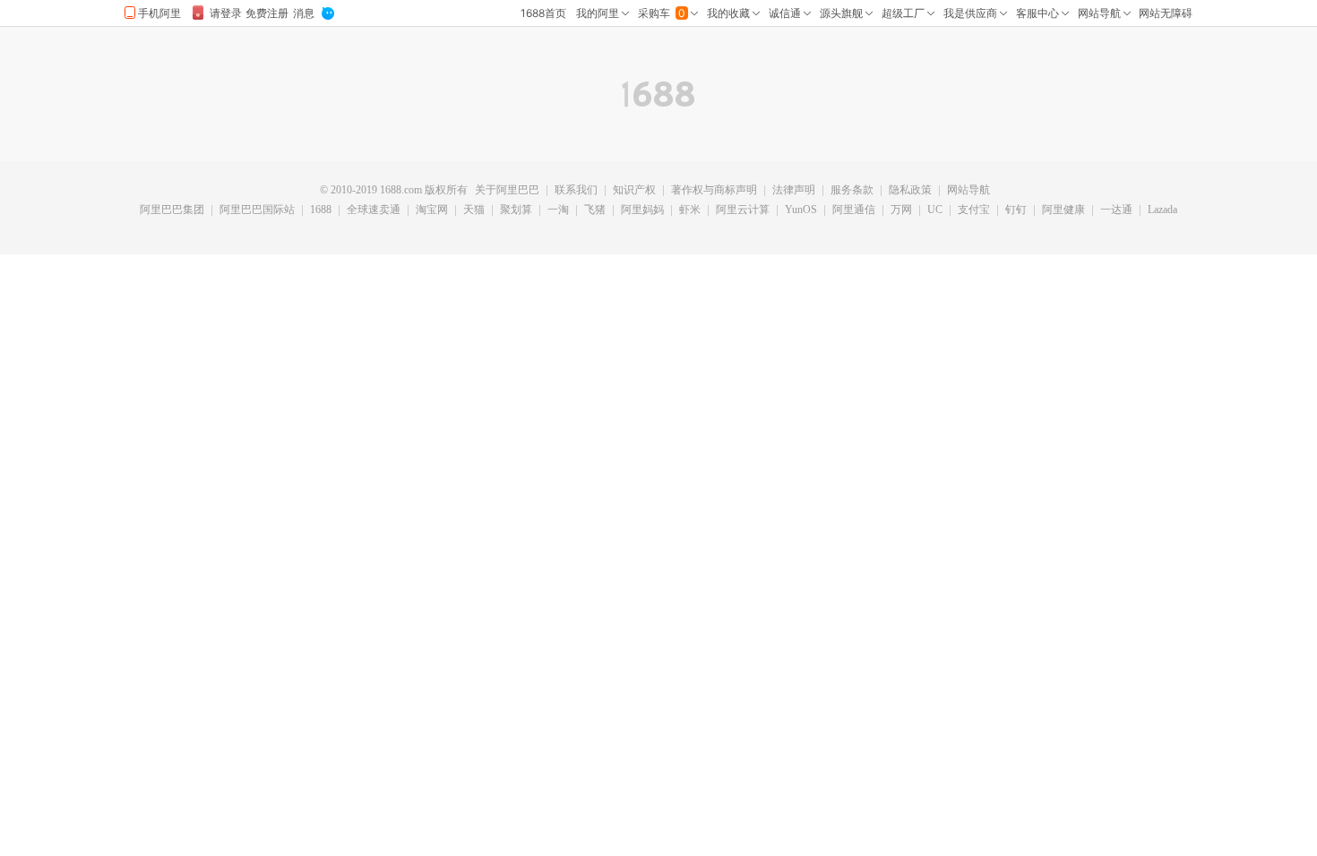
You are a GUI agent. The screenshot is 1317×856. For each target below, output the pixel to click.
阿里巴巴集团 (172, 210)
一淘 (558, 210)
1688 (320, 210)
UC (935, 210)
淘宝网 (432, 210)
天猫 (474, 210)
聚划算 (516, 210)
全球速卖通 (373, 210)
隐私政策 (910, 190)
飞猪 (595, 210)
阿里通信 (853, 210)
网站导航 (968, 190)
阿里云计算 (743, 210)
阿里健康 (1063, 210)
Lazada (1162, 210)
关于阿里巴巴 (507, 190)
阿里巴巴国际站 (257, 210)
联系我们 (576, 190)
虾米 (690, 210)
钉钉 (1016, 210)
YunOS (801, 210)
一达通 (1116, 210)
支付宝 (974, 210)
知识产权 (634, 190)
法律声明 (793, 190)
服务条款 (852, 190)
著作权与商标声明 (714, 190)
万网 (901, 210)
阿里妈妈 (642, 210)
